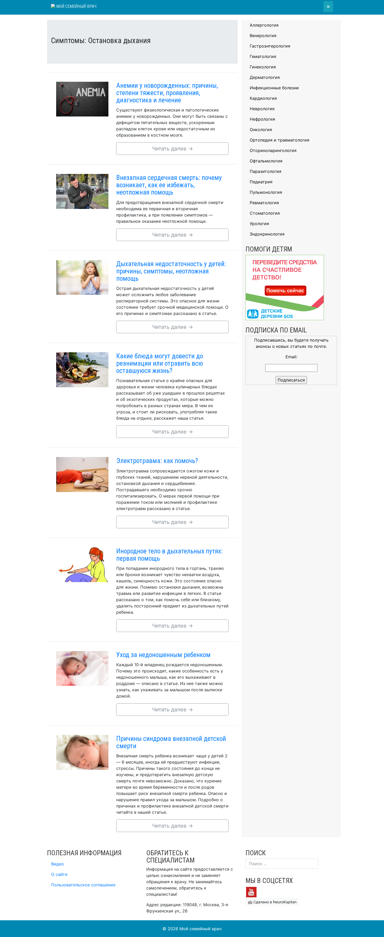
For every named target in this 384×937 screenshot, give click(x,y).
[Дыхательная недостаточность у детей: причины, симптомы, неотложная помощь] (82, 277)
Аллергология (264, 25)
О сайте (59, 874)
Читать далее (172, 148)
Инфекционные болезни (274, 87)
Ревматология (264, 202)
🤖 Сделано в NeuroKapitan (272, 902)
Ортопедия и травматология (279, 140)
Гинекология (263, 66)
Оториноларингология (273, 150)
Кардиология (263, 98)
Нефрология (262, 119)
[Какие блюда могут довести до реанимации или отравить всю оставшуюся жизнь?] (82, 369)
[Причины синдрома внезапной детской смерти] (82, 751)
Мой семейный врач (75, 6)
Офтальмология (266, 160)
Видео (57, 863)
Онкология (261, 129)
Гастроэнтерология (270, 46)
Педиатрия (261, 181)
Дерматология (265, 77)
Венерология (263, 35)
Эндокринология (267, 234)
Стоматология (265, 213)
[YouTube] (251, 891)
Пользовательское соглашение (83, 884)
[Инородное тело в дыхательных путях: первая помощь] (82, 564)
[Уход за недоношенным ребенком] (82, 668)
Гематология (263, 56)
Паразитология (265, 171)
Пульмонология (266, 192)
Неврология (262, 108)
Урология (259, 223)
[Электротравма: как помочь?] (82, 474)
